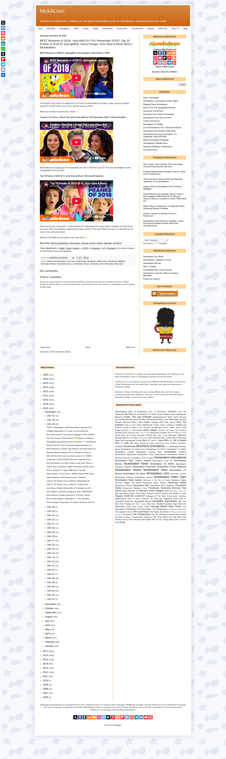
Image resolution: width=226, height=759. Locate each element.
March (48, 637)
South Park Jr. (179, 499)
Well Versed (107, 28)
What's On (163, 28)
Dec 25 (51, 511)
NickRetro (119, 446)
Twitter (61, 248)
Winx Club (181, 517)
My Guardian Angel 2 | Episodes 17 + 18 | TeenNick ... (69, 499)
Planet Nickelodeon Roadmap (156, 140)
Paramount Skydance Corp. (135, 488)
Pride (167, 491)
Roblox (132, 493)
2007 (46, 693)
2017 (46, 651)
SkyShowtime (120, 499)
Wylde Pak (150, 519)
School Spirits (172, 496)
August (49, 616)
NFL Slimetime (155, 438)
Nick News (134, 443)
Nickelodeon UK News (134, 473)
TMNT (76, 28)
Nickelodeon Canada (124, 452)
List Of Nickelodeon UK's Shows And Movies (162, 127)
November (50, 604)
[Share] (3, 74)
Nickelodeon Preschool (144, 466)
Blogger (118, 725)
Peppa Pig (126, 491)
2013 (46, 668)
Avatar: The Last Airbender (138, 417)
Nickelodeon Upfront (143, 477)
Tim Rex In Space (123, 517)
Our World (136, 483)
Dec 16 (51, 544)
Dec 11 (51, 565)
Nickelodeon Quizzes (65, 264)
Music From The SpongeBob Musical (159, 107)
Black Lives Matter (166, 419)
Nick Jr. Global (149, 266)
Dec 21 (51, 523)
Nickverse (119, 483)
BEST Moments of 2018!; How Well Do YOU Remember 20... (72, 449)
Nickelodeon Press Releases (171, 466)
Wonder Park (139, 519)
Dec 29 (51, 424)
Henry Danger (150, 430)
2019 (46, 404)
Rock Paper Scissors (145, 493)
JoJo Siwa (71, 261)
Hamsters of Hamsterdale (132, 430)
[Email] (3, 69)
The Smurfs (127, 514)
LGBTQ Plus (151, 435)
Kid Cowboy (131, 435)
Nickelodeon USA (97, 264)
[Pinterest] (3, 33)
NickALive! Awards (147, 443)
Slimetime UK (147, 499)
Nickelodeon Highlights (116, 261)
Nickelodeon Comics (175, 452)
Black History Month (150, 419)
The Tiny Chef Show (159, 514)
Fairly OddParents (144, 425)
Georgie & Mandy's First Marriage (136, 427)
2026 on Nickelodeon (138, 412)
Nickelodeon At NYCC (156, 449)
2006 (46, 697)
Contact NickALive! (151, 121)
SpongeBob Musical (142, 501)
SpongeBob (64, 28)
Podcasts (143, 490)
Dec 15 (51, 549)
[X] (3, 22)
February (50, 642)
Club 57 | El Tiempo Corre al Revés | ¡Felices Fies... (68, 484)
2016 (46, 655)
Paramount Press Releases (162, 485)
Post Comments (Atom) (61, 352)
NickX (167, 446)
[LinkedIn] (3, 43)
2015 (46, 659)
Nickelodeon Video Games (128, 480)
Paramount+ (122, 28)
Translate (162, 243)
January (49, 646)
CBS (161, 422)
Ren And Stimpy (122, 493)
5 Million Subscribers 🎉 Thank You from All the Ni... (68, 431)
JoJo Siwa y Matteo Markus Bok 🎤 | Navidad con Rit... (69, 488)
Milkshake (182, 435)
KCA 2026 (51, 28)
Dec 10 (51, 569)
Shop (185, 28)
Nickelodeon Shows (81, 264)
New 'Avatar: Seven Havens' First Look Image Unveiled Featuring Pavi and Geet (163, 165)
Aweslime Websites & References (157, 146)
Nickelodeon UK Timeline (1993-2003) (159, 131)
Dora (40, 28)
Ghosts (166, 427)
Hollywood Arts (133, 433)
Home (88, 347)
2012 (46, 672)
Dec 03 (51, 590)
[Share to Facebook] (85, 257)
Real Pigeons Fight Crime (178, 491)
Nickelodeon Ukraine (178, 474)
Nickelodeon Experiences (126, 454)
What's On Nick (170, 517)
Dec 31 (51, 415)
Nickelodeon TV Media (153, 124)
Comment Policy (150, 150)
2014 (46, 663)
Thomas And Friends (177, 514)
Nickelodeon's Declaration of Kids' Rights (160, 101)
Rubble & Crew (179, 493)
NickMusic (182, 443)
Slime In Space (133, 499)
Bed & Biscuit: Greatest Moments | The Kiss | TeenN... (69, 495)
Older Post (130, 347)
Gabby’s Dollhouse (167, 425)
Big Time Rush (135, 419)
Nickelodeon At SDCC (176, 449)
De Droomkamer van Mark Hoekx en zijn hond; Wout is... (70, 463)
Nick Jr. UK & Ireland (175, 440)
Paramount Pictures (123, 485)
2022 (46, 391)
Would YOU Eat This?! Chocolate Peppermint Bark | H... (70, 445)
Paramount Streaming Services (164, 488)
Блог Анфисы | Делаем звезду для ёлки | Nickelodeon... (70, 492)
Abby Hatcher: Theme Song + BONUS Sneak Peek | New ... (71, 474)
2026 (46, 374)
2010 (46, 680)
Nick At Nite (177, 438)
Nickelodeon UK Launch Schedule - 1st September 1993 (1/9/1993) (160, 135)
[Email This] (77, 257)
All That (128, 414)
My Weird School (142, 438)
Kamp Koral (120, 435)
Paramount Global (177, 482)
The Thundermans (141, 514)
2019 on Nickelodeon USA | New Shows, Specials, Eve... (70, 427)
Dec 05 (51, 582)
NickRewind (129, 446)
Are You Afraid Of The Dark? (145, 414)
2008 (46, 689)
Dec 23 (51, 515)
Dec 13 (51, 557)
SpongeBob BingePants (124, 501)
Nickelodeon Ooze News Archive (157, 117)
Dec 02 (51, 595)
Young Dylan (168, 519)
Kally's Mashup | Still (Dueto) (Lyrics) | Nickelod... (67, 477)
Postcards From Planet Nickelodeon (158, 114)
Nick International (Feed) (131, 440)
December (50, 412)
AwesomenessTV (160, 417)
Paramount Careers (151, 279)
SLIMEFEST (140, 496)
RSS (86, 248)
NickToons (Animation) (150, 446)
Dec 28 (51, 507)
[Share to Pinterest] (87, 257)
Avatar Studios (163, 414)
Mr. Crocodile (132, 438)
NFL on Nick (167, 438)
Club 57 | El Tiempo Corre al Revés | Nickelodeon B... (69, 481)
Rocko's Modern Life (163, 493)
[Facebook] (3, 28)
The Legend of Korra (123, 512)
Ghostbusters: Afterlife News (155, 143)
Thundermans (137, 28)
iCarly (122, 522)
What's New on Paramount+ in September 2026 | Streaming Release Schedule (164, 207)
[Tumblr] (3, 54)
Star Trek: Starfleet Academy (159, 504)
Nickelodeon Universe (124, 477)
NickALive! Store (162, 443)
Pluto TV (175, 28)
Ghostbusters (156, 427)
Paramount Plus (141, 485)
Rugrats (151, 28)
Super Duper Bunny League (137, 506)
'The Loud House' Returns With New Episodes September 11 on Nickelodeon (163, 180)
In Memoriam (153, 433)
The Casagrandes (159, 509)
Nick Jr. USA (122, 443)
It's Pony (175, 433)
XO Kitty (159, 520)
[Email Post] (73, 258)
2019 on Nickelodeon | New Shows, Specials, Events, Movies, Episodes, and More (85, 243)
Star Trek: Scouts (139, 504)
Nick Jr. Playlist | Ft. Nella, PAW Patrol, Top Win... (67, 470)
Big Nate (125, 419)
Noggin (127, 483)
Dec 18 (51, 536)
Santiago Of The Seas (156, 496)
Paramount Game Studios (154, 483)
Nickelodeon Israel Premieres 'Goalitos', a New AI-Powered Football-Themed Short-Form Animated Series (163, 223)
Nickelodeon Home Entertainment (151, 454)
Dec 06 (51, 578)
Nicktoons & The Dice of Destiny (157, 480)
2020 (46, 399)
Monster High (120, 438)
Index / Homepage (151, 98)
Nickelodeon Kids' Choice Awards (157, 270)
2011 (45, 676)
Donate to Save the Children (164, 72)
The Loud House (141, 511)
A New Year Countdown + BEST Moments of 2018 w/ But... (71, 467)
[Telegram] (3, 64)
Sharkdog (182, 496)
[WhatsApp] (3, 48)
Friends (156, 425)
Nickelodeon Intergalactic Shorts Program (138, 458)
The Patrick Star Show (159, 512)
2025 (46, 379)
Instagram (95, 248)
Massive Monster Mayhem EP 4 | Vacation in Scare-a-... (70, 452)
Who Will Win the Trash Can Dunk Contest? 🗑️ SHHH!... (70, 456)
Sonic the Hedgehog (163, 499)
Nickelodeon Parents (152, 263)
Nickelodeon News (136, 463)
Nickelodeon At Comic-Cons (133, 449)
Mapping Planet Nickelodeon (155, 104)
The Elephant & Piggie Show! (177, 509)
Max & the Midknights (167, 435)
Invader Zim (165, 433)
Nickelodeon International (170, 457)
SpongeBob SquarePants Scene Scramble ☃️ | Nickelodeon (71, 442)
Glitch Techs (175, 427)
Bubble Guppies (151, 422)
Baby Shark (173, 417)
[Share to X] (82, 257)
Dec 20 (51, 528)
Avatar (86, 28)
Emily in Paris (130, 425)
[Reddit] (3, 38)
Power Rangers (156, 490)
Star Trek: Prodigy (123, 504)
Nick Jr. (146, 440)
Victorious (148, 517)
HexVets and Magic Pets (168, 430)
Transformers (137, 517)
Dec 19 (51, 532)
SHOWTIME (129, 496)
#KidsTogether (121, 412)
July (47, 621)
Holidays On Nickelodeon (56, 261)
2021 (46, 395)
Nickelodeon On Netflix (162, 464)
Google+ (76, 248)
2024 (46, 383)
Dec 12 (51, 561)
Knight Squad (81, 261)
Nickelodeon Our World (153, 256)
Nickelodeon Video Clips (114, 264)
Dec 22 (51, 519)
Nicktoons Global (179, 480)
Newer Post (45, 347)
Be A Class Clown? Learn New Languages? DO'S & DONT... (71, 435)
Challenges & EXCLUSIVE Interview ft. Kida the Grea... (69, 459)
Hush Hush (144, 433)
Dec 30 (51, 420)
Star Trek (182, 501)
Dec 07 (51, 574)
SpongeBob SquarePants (164, 501)
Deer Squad (170, 422)
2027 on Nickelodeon (157, 412)
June (48, 625)
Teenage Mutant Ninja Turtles (166, 506)
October (49, 608)
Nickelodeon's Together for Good (157, 260)
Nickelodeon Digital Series (97, 261)
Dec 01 (51, 599)
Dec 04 (51, 586)
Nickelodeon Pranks (48, 264)
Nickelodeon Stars (155, 469)
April (47, 633)
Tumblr (68, 248)
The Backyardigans (144, 509)
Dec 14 (51, 553)
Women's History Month (124, 520)
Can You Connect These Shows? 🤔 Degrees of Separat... (71, 438)
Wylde (95, 28)
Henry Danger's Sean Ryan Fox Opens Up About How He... (71, 502)
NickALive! (52, 11)
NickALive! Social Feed (153, 111)
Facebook (111, 248)
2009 (46, 684)
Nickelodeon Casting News (149, 452)
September (51, 612)
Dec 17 (51, 540)
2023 (46, 387)
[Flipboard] (3, 59)
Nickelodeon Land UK (162, 461)
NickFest (173, 443)
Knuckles (141, 435)
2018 (46, 408)
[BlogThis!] (80, 257)
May (47, 629)
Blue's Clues (137, 422)
